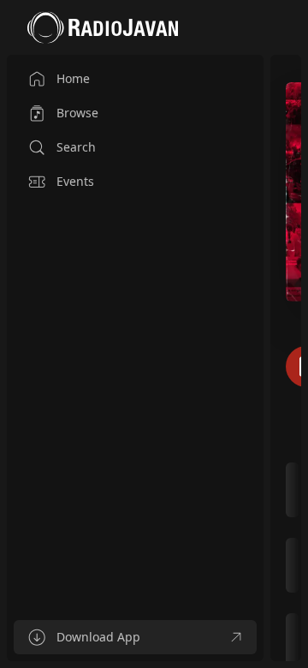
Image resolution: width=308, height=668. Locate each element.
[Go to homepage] (102, 27)
